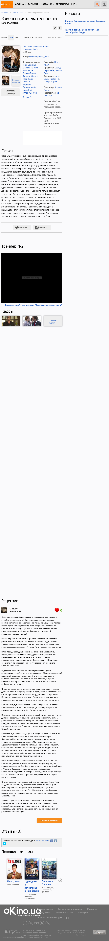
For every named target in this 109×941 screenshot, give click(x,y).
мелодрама (43, 57)
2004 (35, 49)
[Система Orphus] (99, 932)
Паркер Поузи (29, 73)
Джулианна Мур (30, 68)
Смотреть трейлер (10, 92)
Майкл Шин (28, 70)
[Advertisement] (31, 462)
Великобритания (41, 47)
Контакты (92, 909)
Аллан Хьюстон (30, 93)
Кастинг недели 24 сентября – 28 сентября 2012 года (82, 31)
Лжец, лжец (13, 881)
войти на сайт (42, 840)
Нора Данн (28, 79)
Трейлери (62, 4)
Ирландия (27, 49)
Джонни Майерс (30, 87)
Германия (27, 47)
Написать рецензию (49, 820)
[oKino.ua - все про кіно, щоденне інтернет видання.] (7, 4)
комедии (33, 57)
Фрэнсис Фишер (30, 76)
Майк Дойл (28, 90)
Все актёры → (29, 97)
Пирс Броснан (29, 65)
